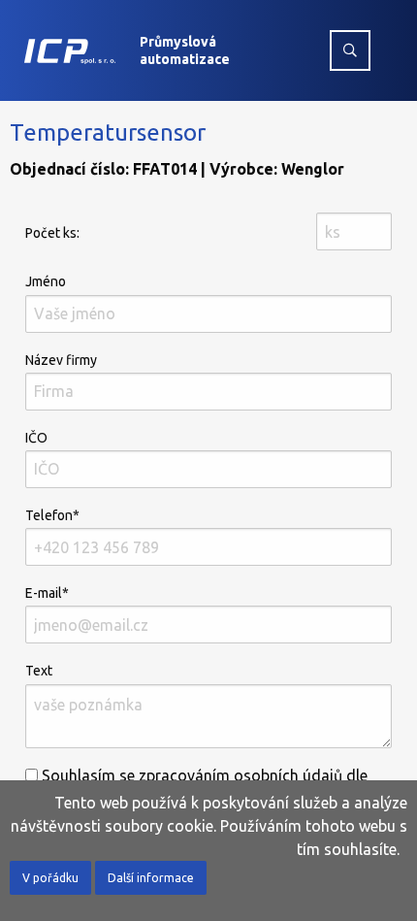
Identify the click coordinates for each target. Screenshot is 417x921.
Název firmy (61, 360)
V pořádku (50, 878)
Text (38, 670)
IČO (36, 437)
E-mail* (47, 593)
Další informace (151, 878)
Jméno (45, 281)
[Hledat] (350, 50)
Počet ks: (52, 233)
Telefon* (52, 515)
